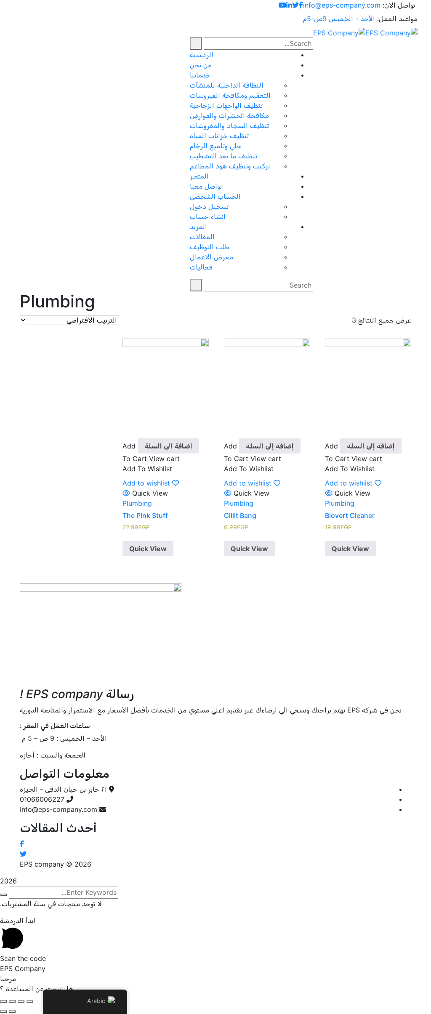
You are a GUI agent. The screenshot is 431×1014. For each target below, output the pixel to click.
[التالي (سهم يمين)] (3, 1011)
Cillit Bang (240, 515)
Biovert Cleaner (350, 515)
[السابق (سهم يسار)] (12, 1011)
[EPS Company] (391, 32)
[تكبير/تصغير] (3, 1001)
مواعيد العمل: (397, 18)
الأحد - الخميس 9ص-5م (339, 18)
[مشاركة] (21, 1001)
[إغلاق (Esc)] (30, 1001)
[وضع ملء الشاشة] (12, 1001)
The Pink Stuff (145, 515)
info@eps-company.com (341, 5)
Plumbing (339, 503)
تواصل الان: (399, 5)
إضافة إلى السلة (371, 446)
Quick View (350, 548)
